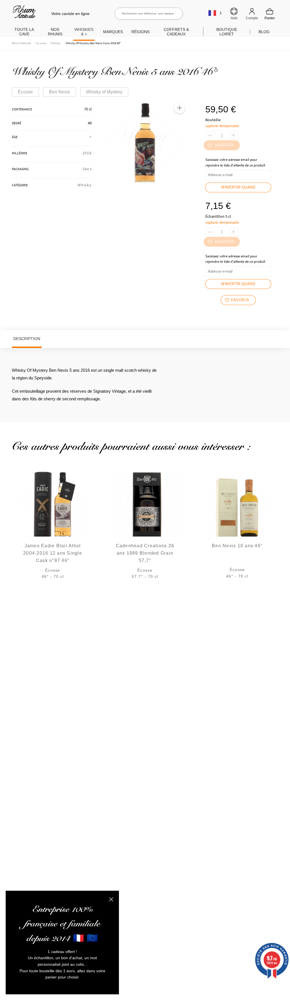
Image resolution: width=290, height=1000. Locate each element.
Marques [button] (113, 31)
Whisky (56, 43)
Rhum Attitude (23, 14)
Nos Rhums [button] (55, 31)
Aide (234, 18)
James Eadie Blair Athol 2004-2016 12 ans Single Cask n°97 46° (52, 553)
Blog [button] (264, 31)
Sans (87, 168)
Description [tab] (26, 338)
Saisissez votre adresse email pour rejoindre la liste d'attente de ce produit (235, 162)
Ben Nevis (59, 91)
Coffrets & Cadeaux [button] (176, 31)
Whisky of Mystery (104, 91)
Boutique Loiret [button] (226, 31)
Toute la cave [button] (24, 31)
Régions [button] (140, 31)
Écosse (25, 91)
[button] (179, 107)
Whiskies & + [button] (83, 31)
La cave (41, 43)
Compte (252, 18)
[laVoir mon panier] (269, 14)
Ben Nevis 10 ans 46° (237, 545)
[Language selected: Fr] (215, 13)
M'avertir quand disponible (238, 188)
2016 (87, 152)
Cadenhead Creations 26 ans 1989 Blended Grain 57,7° (145, 553)
